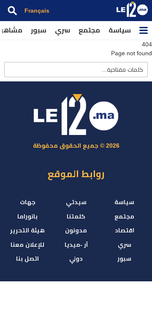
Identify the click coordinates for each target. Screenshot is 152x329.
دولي (76, 258)
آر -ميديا (76, 244)
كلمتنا (76, 216)
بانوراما (27, 216)
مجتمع (89, 30)
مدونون (76, 230)
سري (62, 30)
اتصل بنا (27, 258)
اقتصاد (124, 230)
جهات (27, 202)
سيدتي (76, 202)
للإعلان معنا (27, 244)
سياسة (120, 30)
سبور (38, 30)
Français (36, 10)
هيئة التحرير (27, 230)
